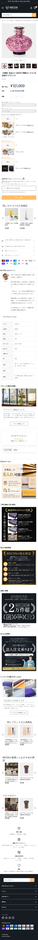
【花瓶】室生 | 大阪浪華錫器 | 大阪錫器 (26, 224)
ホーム (3, 20)
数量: (3, 96)
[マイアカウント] (31, 8)
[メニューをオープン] (3, 8)
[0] (35, 8)
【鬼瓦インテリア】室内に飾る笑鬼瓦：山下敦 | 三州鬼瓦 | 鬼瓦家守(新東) (11, 814)
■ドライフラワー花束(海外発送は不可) (12, 114)
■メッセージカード (7, 141)
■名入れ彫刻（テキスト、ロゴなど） (11, 102)
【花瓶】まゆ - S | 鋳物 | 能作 (11, 224)
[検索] (34, 15)
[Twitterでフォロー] (6, 917)
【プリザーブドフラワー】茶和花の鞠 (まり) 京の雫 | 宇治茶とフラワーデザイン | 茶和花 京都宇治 (11, 779)
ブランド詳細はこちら (19, 423)
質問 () (15, 450)
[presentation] (3, 218)
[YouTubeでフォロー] (13, 917)
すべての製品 (10, 20)
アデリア (4, 79)
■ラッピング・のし (7, 108)
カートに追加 (19, 197)
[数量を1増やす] (21, 96)
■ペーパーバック (6, 157)
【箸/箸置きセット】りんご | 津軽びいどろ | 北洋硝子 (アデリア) (26, 741)
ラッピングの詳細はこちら (19, 712)
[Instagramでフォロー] (9, 917)
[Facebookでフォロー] (3, 917)
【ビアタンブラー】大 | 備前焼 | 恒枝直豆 (26, 778)
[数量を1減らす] (12, 96)
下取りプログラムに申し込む (13, 188)
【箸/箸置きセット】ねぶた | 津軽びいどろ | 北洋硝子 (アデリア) (11, 741)
